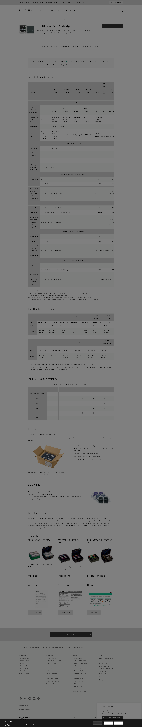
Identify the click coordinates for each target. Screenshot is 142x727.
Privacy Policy (6, 725)
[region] (71, 723)
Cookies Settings (98, 723)
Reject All (108, 723)
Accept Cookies (118, 723)
